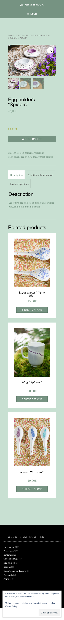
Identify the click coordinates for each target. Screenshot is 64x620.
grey (35, 156)
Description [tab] (16, 175)
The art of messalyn (32, 5)
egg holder (26, 156)
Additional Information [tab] (40, 175)
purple (41, 156)
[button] (50, 50)
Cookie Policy (11, 606)
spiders (49, 156)
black (16, 156)
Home (11, 35)
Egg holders (37, 35)
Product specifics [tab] (19, 184)
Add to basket (32, 139)
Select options (32, 309)
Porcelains (22, 35)
